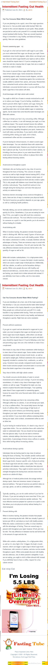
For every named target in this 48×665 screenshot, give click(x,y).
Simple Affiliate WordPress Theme (32, 663)
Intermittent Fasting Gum (10, 2)
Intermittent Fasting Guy (37, 2)
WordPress (17, 663)
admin (30, 10)
